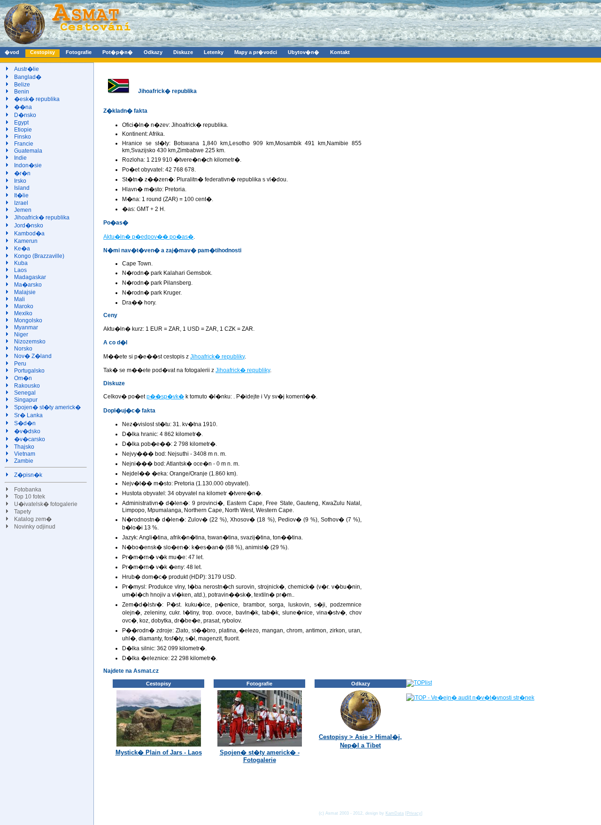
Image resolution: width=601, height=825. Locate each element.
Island (22, 188)
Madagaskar (30, 277)
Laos (20, 270)
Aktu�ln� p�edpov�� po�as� (148, 236)
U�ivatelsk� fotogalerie (45, 504)
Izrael (21, 203)
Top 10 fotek (29, 496)
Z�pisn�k (28, 475)
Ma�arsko (28, 284)
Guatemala (28, 151)
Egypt (21, 122)
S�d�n (25, 423)
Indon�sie (28, 165)
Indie (20, 158)
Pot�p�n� (117, 52)
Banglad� (27, 77)
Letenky (213, 52)
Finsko (22, 136)
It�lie (21, 195)
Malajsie (25, 292)
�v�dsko (27, 431)
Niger (21, 334)
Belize (22, 84)
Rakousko (27, 385)
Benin (21, 91)
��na (23, 107)
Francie (23, 143)
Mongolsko (28, 320)
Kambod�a (29, 233)
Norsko (23, 348)
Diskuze (183, 52)
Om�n (23, 378)
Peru (20, 363)
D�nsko (25, 115)
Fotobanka (27, 489)
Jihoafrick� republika (41, 217)
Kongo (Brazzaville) (39, 256)
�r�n (22, 173)
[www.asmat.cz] (67, 45)
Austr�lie (26, 69)
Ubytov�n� (303, 52)
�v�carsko (29, 439)
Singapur (26, 400)
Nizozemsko (30, 341)
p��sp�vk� (165, 396)
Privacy (414, 813)
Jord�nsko (28, 225)
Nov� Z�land (33, 356)
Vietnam (24, 454)
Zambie (23, 461)
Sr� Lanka (28, 415)
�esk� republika (37, 99)
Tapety (22, 511)
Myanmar (26, 327)
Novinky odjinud (34, 526)
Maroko (23, 306)
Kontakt (340, 52)
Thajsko (24, 447)
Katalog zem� (33, 519)
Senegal (25, 392)
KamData (394, 813)
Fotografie (79, 52)
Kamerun (26, 241)
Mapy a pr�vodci (255, 52)
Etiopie (23, 129)
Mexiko (23, 313)
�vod (12, 52)
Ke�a (22, 248)
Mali (19, 299)
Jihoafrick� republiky (217, 356)
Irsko (20, 181)
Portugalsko (29, 370)
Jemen (22, 210)
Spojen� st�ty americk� (47, 407)
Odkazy (153, 52)
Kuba (21, 263)
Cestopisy (42, 52)
